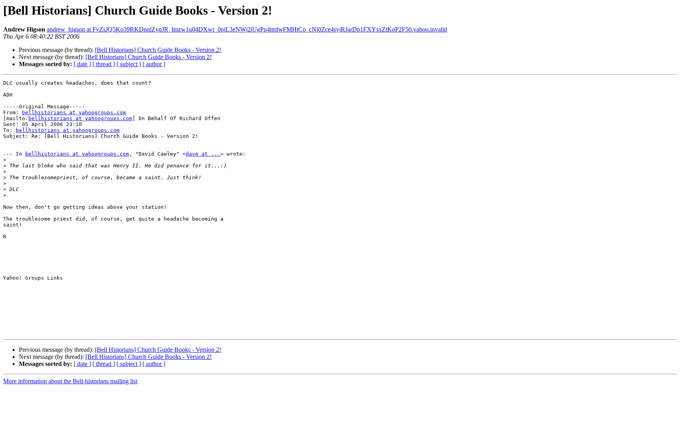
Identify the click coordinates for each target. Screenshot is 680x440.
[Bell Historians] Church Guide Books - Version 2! (158, 49)
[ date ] (82, 64)
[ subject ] (128, 64)
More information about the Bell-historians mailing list (70, 381)
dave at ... (203, 154)
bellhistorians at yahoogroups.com (74, 112)
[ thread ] (103, 64)
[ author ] (153, 64)
